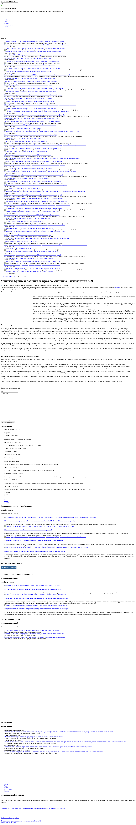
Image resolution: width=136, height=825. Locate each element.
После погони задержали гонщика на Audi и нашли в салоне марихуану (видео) (30, 135)
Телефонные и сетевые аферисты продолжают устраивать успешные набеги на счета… (32, 265)
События (7, 20)
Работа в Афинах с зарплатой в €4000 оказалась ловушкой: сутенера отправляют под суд (33, 195)
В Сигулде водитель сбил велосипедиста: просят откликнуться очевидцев (27, 235)
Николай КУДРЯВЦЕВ (8, 276)
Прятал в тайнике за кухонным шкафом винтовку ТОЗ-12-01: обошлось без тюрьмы (32, 215)
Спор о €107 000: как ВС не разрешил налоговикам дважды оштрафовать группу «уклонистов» (34, 55)
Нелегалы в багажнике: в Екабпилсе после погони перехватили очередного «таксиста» (33, 68)
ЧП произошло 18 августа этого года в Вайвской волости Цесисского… (27, 151)
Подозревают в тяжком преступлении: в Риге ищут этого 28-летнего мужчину (29, 101)
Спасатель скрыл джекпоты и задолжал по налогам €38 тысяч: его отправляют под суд (32, 255)
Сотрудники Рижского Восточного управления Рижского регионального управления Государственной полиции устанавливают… (45, 245)
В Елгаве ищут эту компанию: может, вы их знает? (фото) (22, 128)
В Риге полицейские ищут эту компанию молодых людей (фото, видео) (28, 168)
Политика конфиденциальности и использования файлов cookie (21, 821)
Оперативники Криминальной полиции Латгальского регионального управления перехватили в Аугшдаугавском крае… (42, 158)
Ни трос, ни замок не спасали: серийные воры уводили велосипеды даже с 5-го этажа (31, 61)
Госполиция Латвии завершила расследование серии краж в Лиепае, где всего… (29, 65)
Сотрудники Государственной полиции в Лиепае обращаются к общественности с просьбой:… (34, 225)
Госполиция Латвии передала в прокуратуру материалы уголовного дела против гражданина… (34, 165)
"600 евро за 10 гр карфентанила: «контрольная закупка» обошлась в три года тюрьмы (31, 81)
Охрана (6, 23)
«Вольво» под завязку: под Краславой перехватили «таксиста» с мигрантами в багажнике (33, 175)
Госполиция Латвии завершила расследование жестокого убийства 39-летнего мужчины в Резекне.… (36, 45)
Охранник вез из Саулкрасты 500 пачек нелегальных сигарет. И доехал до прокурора (32, 268)
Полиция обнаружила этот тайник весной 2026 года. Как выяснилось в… (27, 218)
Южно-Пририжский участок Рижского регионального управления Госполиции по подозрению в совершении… (40, 105)
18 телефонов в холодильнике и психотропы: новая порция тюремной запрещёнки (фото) (33, 208)
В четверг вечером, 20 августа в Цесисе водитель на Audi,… (23, 138)
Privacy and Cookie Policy (8, 822)
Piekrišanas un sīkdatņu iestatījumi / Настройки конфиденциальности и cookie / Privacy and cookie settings (33, 808)
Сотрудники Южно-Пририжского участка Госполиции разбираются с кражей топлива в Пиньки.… (35, 231)
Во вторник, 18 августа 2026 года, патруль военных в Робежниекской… (27, 178)
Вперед (6, 501)
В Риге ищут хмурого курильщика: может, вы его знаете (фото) (25, 141)
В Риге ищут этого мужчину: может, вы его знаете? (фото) (22, 188)
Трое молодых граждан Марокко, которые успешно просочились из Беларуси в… (30, 98)
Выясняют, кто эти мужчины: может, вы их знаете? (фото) (23, 221)
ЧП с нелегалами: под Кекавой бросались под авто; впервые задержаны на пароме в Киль (32, 181)
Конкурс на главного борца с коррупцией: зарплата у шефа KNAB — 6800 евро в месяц (32, 121)
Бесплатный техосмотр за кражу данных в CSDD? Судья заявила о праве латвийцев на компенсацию (37, 75)
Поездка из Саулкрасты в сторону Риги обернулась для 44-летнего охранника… (29, 271)
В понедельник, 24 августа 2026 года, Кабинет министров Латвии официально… (30, 125)
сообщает (117, 287)
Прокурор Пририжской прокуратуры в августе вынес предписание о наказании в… (31, 91)
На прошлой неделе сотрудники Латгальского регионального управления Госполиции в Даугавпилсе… (37, 111)
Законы (6, 26)
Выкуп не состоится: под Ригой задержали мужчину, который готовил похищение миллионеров (35, 48)
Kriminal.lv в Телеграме (10, 567)
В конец (7, 502)
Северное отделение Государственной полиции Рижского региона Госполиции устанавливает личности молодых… (41, 171)
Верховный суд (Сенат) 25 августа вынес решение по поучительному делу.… (28, 58)
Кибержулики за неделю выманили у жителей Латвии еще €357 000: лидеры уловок (32, 261)
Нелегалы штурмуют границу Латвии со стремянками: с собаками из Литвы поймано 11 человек (36, 201)
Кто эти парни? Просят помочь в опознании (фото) (21, 248)
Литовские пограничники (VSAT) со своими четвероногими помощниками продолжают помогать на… (37, 205)
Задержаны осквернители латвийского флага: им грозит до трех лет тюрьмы (30, 108)
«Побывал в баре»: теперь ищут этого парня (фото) (21, 241)
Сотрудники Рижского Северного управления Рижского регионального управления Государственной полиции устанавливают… (45, 145)
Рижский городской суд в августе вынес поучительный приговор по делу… (28, 85)
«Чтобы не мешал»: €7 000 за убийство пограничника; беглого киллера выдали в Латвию (33, 161)
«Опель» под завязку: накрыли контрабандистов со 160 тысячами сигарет (27, 155)
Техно (6, 21)
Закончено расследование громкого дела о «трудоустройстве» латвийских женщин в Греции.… (34, 198)
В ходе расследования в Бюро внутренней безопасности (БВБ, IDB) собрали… (29, 258)
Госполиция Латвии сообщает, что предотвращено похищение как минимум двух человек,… (33, 51)
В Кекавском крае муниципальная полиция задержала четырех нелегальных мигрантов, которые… (35, 185)
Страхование (8, 25)
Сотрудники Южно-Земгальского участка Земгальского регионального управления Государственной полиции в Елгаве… (43, 131)
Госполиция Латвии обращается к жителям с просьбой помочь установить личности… (31, 251)
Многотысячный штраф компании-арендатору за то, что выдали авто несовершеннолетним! (33, 737)
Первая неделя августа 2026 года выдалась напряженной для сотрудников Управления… (32, 211)
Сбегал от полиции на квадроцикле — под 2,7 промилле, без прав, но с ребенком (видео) (32, 148)
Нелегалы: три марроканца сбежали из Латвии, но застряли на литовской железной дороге (33, 95)
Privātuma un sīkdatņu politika (10, 818)
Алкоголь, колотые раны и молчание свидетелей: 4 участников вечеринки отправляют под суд (34, 41)
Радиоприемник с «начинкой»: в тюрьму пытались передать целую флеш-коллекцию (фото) (34, 115)
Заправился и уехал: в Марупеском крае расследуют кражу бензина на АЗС (29, 228)
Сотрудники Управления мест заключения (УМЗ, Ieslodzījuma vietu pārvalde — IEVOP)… (32, 118)
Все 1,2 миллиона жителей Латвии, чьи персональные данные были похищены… (30, 78)
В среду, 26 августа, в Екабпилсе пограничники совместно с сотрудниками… (28, 71)
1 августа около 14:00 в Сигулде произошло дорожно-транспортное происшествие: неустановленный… (37, 238)
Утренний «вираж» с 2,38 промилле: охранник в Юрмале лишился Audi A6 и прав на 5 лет (34, 88)
